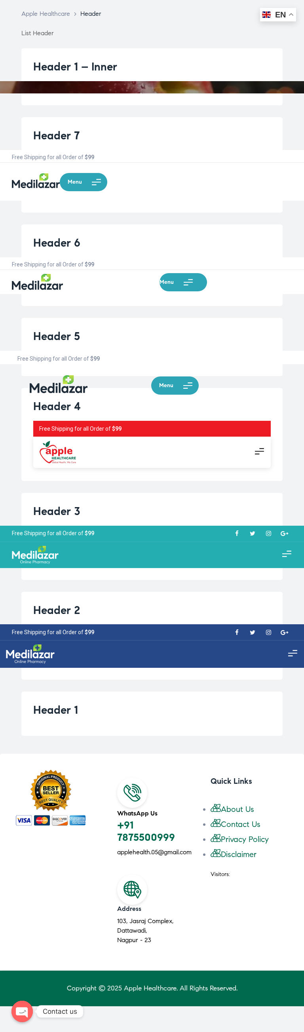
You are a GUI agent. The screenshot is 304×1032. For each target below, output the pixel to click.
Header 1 (55, 710)
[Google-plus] (284, 534)
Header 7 (56, 136)
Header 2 (56, 610)
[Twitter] (252, 534)
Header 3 (56, 511)
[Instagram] (268, 534)
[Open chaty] (22, 1011)
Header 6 (56, 243)
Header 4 (57, 406)
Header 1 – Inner (75, 67)
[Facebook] (237, 534)
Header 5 (56, 336)
